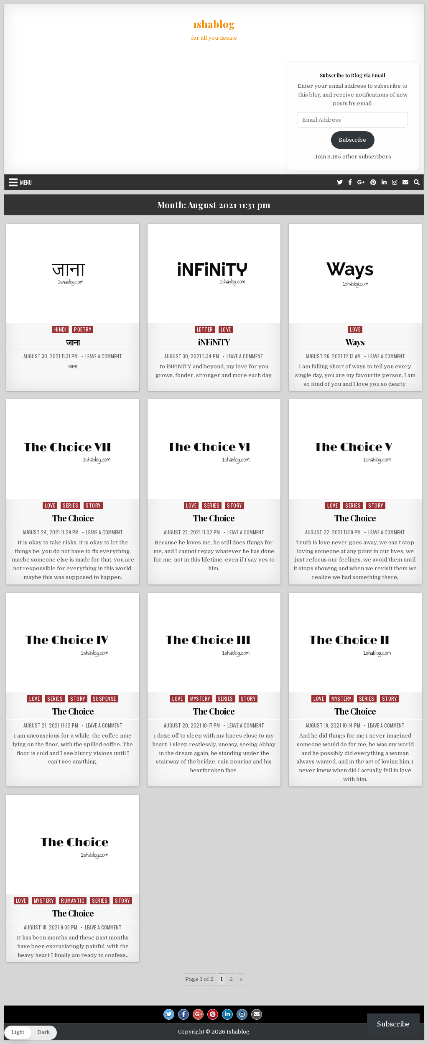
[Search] (417, 182)
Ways (355, 341)
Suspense (104, 698)
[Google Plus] (361, 182)
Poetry (82, 329)
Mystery (200, 698)
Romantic (72, 900)
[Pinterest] (373, 182)
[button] (30, 1033)
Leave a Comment (103, 356)
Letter (205, 329)
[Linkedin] (384, 182)
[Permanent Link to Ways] (355, 273)
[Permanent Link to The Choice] (72, 449)
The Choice (73, 517)
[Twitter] (340, 182)
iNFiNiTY (213, 341)
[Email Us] (405, 182)
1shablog (214, 24)
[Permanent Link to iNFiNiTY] (214, 273)
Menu (26, 182)
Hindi (60, 329)
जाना (73, 341)
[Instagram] (394, 182)
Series (70, 505)
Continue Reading (75, 312)
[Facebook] (350, 182)
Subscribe (352, 140)
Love (226, 329)
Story (93, 505)
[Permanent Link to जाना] (72, 273)
